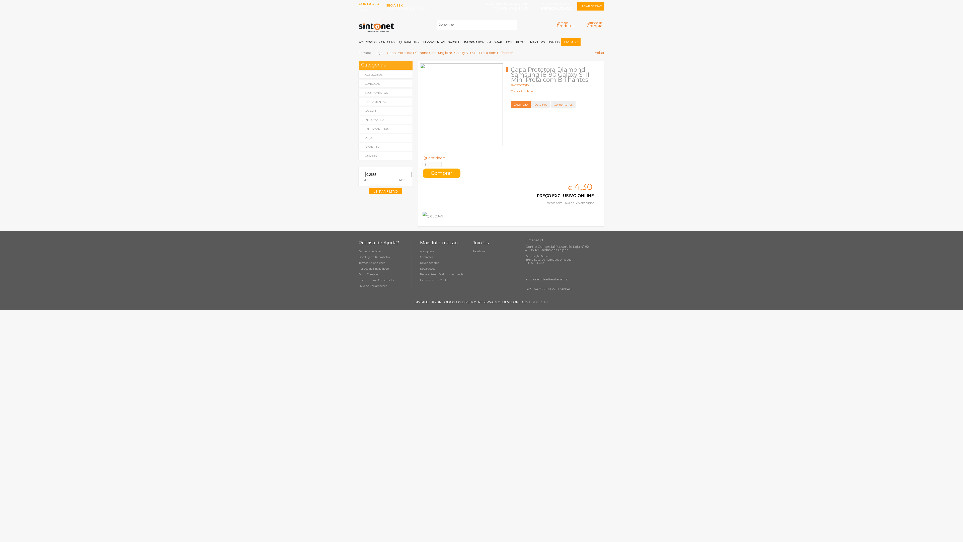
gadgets (371, 111)
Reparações (427, 268)
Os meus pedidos (370, 251)
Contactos (426, 257)
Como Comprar (368, 274)
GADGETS (454, 42)
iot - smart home (378, 129)
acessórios (373, 74)
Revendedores (429, 263)
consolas (372, 84)
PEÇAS (520, 42)
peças (369, 138)
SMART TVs (536, 42)
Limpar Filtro (386, 191)
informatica (374, 120)
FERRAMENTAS (434, 42)
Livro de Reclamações (373, 286)
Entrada (365, 53)
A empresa (427, 251)
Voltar (599, 53)
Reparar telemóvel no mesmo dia (441, 274)
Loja (379, 53)
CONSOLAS (386, 42)
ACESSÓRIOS (367, 42)
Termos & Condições (372, 263)
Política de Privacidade (374, 268)
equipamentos (376, 93)
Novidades (571, 42)
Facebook (479, 251)
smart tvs (373, 147)
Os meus (565, 24)
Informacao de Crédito (434, 280)
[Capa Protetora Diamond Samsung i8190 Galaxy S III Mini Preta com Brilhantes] (461, 104)
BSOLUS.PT (538, 302)
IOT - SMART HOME (500, 42)
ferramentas (375, 102)
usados (371, 156)
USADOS (553, 42)
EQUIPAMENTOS (408, 42)
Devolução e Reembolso (374, 257)
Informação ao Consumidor (376, 280)
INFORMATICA (474, 42)
